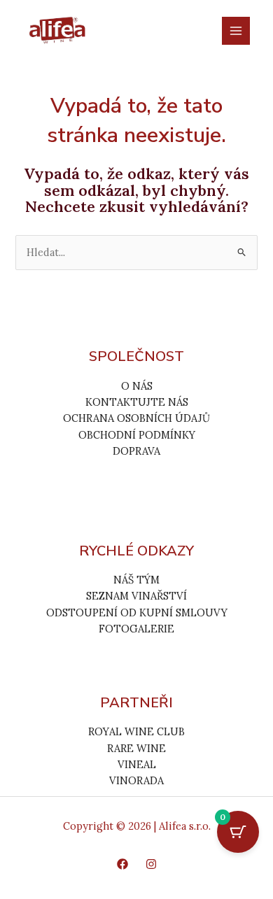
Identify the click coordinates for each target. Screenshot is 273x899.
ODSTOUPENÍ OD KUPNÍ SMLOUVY (136, 612)
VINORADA (136, 780)
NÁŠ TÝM (136, 579)
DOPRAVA (136, 451)
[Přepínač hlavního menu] (236, 31)
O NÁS (137, 385)
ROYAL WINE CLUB (136, 731)
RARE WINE (136, 748)
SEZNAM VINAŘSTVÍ (136, 595)
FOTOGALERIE (136, 628)
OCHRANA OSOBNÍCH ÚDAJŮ (136, 418)
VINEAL (137, 764)
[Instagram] (151, 864)
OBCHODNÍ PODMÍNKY (136, 434)
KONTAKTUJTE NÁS (136, 402)
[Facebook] (122, 864)
